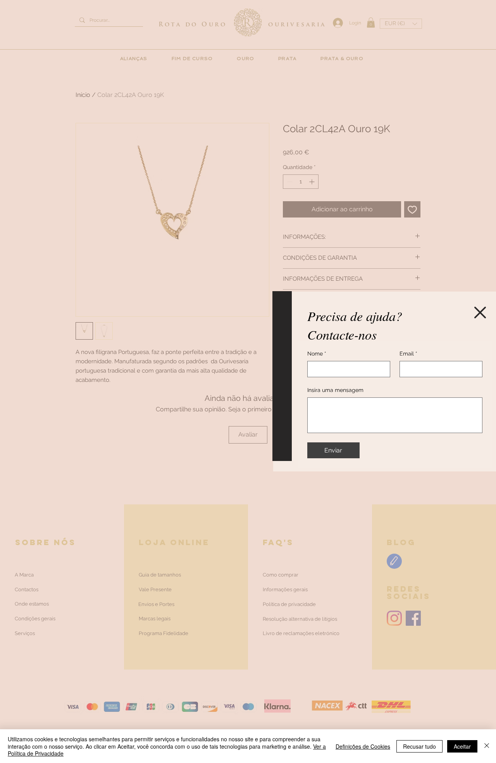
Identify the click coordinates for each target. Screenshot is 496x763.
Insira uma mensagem (335, 390)
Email (408, 353)
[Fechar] (486, 746)
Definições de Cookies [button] (363, 746)
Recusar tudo (419, 746)
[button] (480, 312)
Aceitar (462, 746)
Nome (316, 353)
